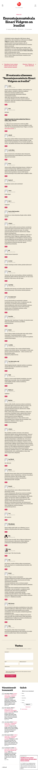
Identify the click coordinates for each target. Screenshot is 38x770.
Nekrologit (19, 14)
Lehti (6, 767)
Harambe (23, 695)
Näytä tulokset (28, 707)
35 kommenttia (29, 29)
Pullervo (23, 702)
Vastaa (6, 104)
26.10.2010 (21, 29)
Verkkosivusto (7, 666)
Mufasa (23, 693)
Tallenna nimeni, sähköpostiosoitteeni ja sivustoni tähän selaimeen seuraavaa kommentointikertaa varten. (18, 672)
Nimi (6, 661)
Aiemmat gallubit (24, 709)
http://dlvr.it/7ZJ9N (9, 128)
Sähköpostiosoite (22, 661)
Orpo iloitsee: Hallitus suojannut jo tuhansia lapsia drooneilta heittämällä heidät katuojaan (10, 749)
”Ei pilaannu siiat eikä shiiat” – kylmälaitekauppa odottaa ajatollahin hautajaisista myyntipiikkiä (10, 695)
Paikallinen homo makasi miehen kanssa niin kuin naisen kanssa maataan (28, 759)
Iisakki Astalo (14, 29)
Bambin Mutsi (24, 698)
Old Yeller (23, 700)
